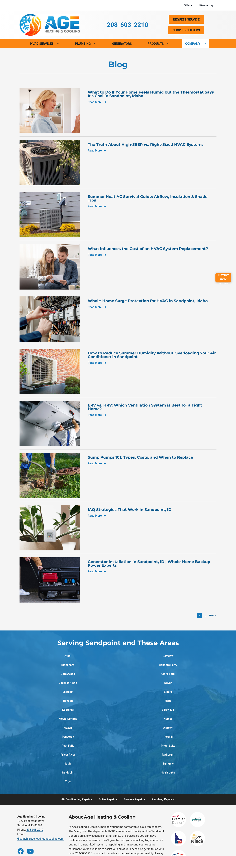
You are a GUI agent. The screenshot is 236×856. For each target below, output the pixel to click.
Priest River (67, 754)
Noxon (68, 727)
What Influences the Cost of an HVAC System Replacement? (148, 248)
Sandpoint (67, 772)
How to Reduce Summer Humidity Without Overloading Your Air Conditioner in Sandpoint (152, 355)
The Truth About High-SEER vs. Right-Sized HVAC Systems (146, 144)
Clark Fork (168, 674)
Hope (168, 700)
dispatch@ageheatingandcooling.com (40, 838)
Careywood (68, 674)
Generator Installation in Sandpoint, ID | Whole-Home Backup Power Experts (149, 563)
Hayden (68, 700)
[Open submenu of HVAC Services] (60, 43)
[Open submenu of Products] (170, 43)
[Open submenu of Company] (206, 43)
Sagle (68, 763)
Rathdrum (168, 754)
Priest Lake (168, 745)
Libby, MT (168, 709)
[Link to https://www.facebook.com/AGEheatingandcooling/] (20, 851)
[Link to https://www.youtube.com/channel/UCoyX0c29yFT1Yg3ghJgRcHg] (30, 851)
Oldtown (168, 727)
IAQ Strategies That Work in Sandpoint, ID (129, 509)
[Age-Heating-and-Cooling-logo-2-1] (50, 15)
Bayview (168, 656)
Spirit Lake (168, 772)
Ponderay (68, 736)
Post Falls (68, 745)
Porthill (168, 736)
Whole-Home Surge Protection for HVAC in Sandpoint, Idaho (148, 300)
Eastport (68, 691)
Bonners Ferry (168, 665)
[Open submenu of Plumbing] (97, 43)
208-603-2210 (34, 829)
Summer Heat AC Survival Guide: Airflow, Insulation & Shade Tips (147, 198)
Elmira (168, 691)
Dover (168, 682)
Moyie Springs (68, 718)
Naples (168, 718)
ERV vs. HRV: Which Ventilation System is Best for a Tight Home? (145, 407)
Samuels (168, 763)
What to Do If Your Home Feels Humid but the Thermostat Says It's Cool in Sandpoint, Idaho (151, 94)
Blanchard (67, 665)
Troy (68, 781)
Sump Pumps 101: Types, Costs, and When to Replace (140, 457)
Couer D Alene (68, 682)
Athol (67, 656)
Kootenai (68, 709)
